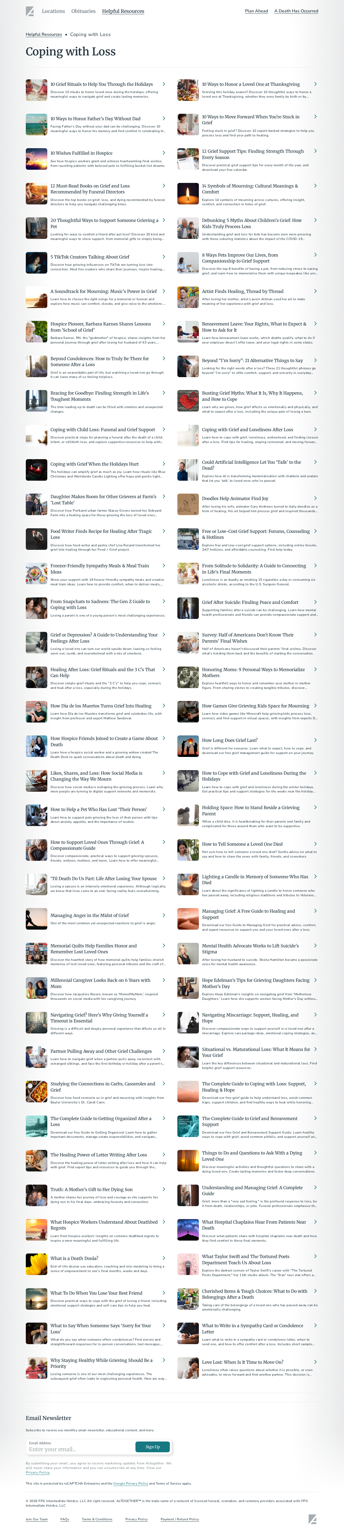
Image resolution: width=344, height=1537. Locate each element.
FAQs (64, 1519)
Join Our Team (37, 1519)
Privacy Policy (37, 1472)
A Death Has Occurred (296, 11)
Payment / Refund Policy (180, 1519)
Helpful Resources (44, 34)
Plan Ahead (256, 11)
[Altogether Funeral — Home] (30, 11)
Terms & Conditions (97, 1519)
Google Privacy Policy (130, 1483)
